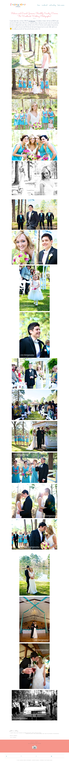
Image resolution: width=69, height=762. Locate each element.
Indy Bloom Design (48, 760)
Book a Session (61, 5)
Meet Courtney (52, 5)
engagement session (32, 21)
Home (38, 5)
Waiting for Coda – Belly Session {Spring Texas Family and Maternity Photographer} (42, 733)
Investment (44, 5)
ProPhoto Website (35, 760)
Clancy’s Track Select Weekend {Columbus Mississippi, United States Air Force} (25, 732)
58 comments (13, 735)
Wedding (16, 731)
